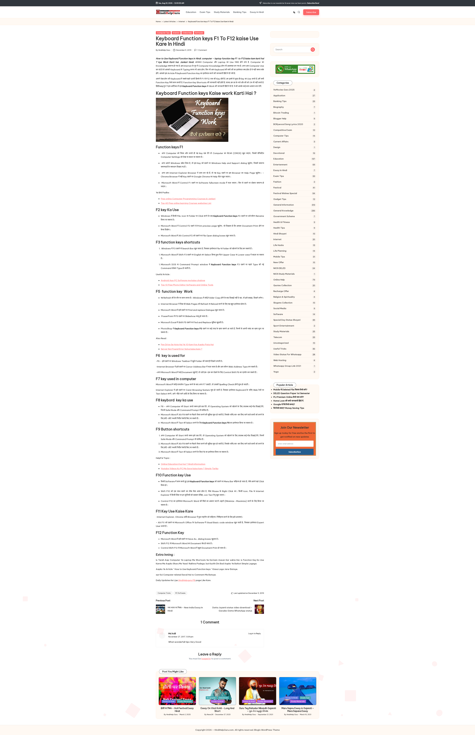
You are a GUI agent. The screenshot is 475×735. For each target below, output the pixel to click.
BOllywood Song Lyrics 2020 (288, 124)
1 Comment (202, 50)
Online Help (187, 33)
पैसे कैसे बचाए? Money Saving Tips (288, 408)
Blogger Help (279, 118)
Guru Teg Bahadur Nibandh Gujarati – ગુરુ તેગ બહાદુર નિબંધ (257, 709)
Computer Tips (163, 33)
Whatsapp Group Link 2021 (287, 366)
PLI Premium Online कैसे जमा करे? (288, 397)
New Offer (278, 262)
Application (279, 95)
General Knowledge (283, 210)
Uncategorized (281, 343)
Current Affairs (280, 141)
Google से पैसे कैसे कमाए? (284, 404)
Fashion (277, 181)
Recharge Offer (281, 291)
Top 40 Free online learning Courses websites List (186, 203)
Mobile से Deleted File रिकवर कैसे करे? (290, 389)
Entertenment (280, 164)
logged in (206, 658)
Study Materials (281, 331)
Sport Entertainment (283, 325)
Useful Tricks (279, 348)
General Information (283, 204)
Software (199, 33)
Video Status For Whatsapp (287, 354)
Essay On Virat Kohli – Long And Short (217, 709)
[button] (311, 12)
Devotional (279, 153)
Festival (277, 187)
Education (278, 158)
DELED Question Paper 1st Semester (291, 393)
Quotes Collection (282, 285)
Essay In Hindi (280, 170)
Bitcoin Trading (281, 112)
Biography (278, 107)
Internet (176, 33)
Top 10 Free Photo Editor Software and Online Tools (187, 285)
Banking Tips (279, 101)
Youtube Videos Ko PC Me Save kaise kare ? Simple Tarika (189, 468)
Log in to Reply (254, 633)
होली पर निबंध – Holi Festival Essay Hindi (177, 709)
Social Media (279, 308)
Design (276, 147)
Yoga (276, 371)
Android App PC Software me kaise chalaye (183, 280)
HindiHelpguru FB (186, 580)
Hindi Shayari (279, 233)
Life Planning (279, 250)
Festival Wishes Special (285, 193)
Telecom (277, 337)
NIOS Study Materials (284, 274)
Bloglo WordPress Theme (267, 730)
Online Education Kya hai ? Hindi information (183, 464)
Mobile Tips (279, 256)
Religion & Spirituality (284, 297)
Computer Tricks (164, 593)
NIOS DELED (279, 268)
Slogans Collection (282, 302)
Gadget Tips (279, 199)
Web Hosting (279, 360)
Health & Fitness (281, 222)
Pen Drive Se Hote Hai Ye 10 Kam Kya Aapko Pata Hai (187, 344)
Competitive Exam (282, 130)
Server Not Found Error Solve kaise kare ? (181, 349)
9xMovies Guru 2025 (284, 89)
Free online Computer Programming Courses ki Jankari (188, 198)
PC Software (180, 593)
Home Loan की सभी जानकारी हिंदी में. (288, 400)
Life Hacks (278, 245)
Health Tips (279, 227)
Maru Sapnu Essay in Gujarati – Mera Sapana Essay (298, 709)
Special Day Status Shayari (287, 320)
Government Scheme (284, 216)
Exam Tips (278, 176)
